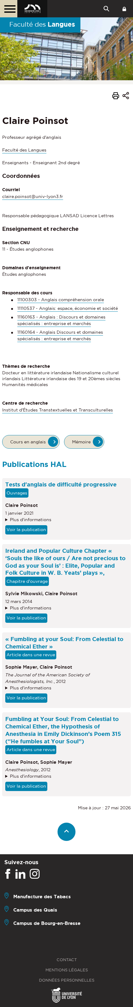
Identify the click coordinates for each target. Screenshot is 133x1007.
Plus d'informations (30, 519)
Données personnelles (66, 980)
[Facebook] (7, 874)
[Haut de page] (67, 832)
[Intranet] (124, 8)
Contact (67, 960)
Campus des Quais (35, 909)
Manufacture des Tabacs (42, 896)
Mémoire (81, 441)
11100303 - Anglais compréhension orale (60, 299)
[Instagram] (35, 874)
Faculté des (42, 24)
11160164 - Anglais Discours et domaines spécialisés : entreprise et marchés (60, 335)
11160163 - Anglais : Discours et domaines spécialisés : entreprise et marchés (61, 320)
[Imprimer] (115, 96)
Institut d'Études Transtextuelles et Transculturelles (57, 409)
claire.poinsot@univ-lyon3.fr (32, 196)
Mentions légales (66, 970)
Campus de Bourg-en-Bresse (46, 923)
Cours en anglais (28, 441)
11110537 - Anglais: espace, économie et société (67, 308)
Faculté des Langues (24, 149)
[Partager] (126, 96)
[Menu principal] (8, 8)
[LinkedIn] (20, 874)
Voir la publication (26, 529)
